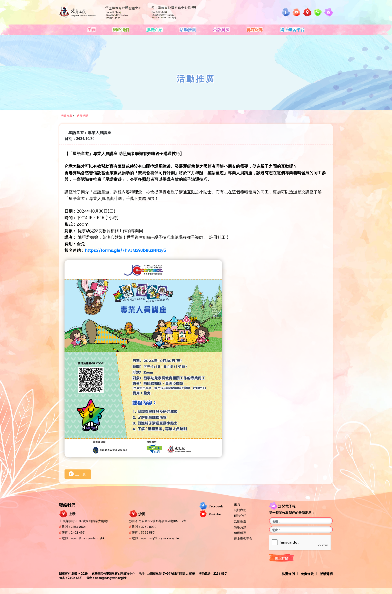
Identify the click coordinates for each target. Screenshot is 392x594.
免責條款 (307, 573)
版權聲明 (326, 573)
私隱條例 (288, 573)
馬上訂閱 (281, 559)
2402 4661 (78, 532)
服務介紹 (154, 29)
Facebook (215, 506)
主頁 (91, 29)
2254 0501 (78, 527)
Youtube (214, 514)
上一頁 (80, 474)
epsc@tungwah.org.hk (88, 538)
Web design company (75, 582)
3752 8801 (148, 532)
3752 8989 (148, 527)
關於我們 (121, 29)
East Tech (103, 582)
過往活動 (82, 116)
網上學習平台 (292, 29)
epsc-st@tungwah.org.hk (160, 538)
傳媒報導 (255, 29)
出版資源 (221, 29)
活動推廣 (188, 29)
